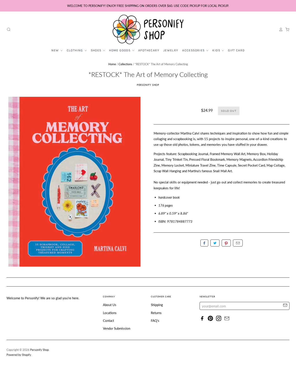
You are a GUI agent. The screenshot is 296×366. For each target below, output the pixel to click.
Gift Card (236, 50)
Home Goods (120, 50)
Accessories (194, 50)
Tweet (215, 243)
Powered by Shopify (19, 354)
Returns (156, 313)
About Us (109, 305)
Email (238, 243)
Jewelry (170, 50)
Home (112, 64)
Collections (125, 64)
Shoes (96, 50)
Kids (216, 50)
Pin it (226, 243)
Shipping (157, 305)
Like (204, 243)
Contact (108, 320)
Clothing (75, 50)
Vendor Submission (116, 328)
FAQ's (155, 320)
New (55, 50)
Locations (110, 313)
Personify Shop (148, 84)
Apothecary (148, 50)
